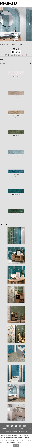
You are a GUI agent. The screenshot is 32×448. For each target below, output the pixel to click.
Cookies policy (14, 428)
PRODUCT (7, 44)
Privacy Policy (23, 428)
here (20, 442)
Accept (16, 445)
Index (2, 44)
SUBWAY (14, 44)
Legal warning (5, 428)
